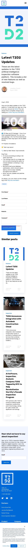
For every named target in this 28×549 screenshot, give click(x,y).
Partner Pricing (5, 513)
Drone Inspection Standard (8, 516)
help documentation (13, 180)
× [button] (25, 526)
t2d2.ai (16, 109)
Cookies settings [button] (6, 546)
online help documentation (16, 112)
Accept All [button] (14, 546)
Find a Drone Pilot (6, 507)
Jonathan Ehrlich (15, 88)
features (4, 184)
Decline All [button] (22, 546)
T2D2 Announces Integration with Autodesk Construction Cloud (14, 321)
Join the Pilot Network (7, 510)
